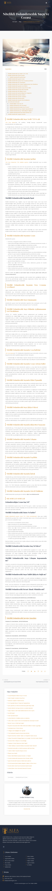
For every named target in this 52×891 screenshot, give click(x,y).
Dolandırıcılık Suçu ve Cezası (21, 777)
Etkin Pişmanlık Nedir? (13, 715)
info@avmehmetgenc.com (11, 880)
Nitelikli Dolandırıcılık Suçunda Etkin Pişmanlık (18, 89)
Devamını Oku (27, 809)
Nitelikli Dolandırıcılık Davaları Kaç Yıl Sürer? (19, 107)
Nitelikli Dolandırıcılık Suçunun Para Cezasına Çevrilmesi (20, 80)
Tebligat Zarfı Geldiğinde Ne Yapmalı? (16, 730)
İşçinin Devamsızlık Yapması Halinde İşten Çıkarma (19, 760)
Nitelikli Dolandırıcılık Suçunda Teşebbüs (17, 96)
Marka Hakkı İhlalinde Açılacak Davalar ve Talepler (19, 755)
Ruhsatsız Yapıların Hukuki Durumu (16, 700)
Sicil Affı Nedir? (11, 713)
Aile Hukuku (7, 862)
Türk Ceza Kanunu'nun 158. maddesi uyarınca (16, 162)
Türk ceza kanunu (9, 353)
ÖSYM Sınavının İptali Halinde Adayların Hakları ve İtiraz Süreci (22, 763)
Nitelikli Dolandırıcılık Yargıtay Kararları (16, 114)
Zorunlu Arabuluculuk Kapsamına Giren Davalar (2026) (20, 758)
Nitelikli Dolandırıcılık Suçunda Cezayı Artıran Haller (19, 87)
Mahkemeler (8, 867)
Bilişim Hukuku (30, 860)
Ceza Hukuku (10, 777)
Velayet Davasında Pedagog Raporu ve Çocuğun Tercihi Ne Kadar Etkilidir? (25, 738)
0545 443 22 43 (8, 878)
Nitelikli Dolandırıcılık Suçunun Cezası (16, 79)
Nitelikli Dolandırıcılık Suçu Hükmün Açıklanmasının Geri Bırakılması (23, 84)
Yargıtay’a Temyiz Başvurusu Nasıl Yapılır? (17, 743)
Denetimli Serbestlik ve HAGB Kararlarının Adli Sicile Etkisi (21, 748)
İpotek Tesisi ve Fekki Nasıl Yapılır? (16, 723)
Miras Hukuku (30, 856)
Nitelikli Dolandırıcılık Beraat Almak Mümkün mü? (20, 112)
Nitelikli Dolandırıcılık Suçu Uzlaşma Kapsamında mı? (21, 109)
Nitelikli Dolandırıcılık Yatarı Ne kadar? (18, 105)
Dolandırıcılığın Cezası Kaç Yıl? (16, 103)
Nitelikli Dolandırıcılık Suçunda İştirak (16, 98)
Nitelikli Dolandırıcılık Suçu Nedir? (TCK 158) (18, 73)
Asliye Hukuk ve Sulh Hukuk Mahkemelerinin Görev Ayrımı (21, 710)
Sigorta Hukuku (30, 862)
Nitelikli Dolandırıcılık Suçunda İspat (17, 77)
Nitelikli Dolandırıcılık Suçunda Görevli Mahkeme (19, 100)
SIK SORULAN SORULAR (13, 102)
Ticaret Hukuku (30, 858)
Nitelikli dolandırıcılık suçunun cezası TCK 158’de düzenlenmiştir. (21, 516)
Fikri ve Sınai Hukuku (9, 860)
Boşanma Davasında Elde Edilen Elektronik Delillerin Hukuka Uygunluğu (24, 725)
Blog (20, 21)
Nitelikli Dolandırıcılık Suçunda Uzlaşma (16, 94)
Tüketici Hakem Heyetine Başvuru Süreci (17, 750)
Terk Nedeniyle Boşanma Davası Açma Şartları (18, 733)
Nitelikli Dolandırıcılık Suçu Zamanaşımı (16, 82)
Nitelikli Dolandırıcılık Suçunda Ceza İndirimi (17, 86)
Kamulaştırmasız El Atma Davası (15, 728)
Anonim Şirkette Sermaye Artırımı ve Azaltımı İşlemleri (20, 708)
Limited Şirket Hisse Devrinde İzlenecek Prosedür (19, 768)
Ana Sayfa (14, 21)
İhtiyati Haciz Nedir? (12, 753)
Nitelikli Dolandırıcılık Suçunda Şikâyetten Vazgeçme (19, 93)
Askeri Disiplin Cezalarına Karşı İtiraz (16, 698)
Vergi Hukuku (8, 865)
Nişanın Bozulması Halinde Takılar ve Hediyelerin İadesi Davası (22, 735)
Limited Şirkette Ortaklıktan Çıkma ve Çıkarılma (18, 718)
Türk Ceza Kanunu (10, 122)
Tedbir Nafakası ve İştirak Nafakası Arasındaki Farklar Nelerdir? (22, 745)
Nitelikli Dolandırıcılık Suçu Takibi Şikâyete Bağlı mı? (21, 110)
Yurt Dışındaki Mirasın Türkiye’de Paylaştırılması (19, 703)
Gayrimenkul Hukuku (9, 858)
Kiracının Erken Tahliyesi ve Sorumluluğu (17, 740)
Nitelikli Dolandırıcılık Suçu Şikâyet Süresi (17, 91)
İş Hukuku (29, 865)
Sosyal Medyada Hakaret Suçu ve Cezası (17, 695)
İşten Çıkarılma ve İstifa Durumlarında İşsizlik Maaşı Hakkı (21, 705)
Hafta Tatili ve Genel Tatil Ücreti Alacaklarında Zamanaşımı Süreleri (23, 720)
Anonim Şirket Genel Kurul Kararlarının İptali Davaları (20, 765)
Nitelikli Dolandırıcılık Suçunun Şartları (16, 75)
